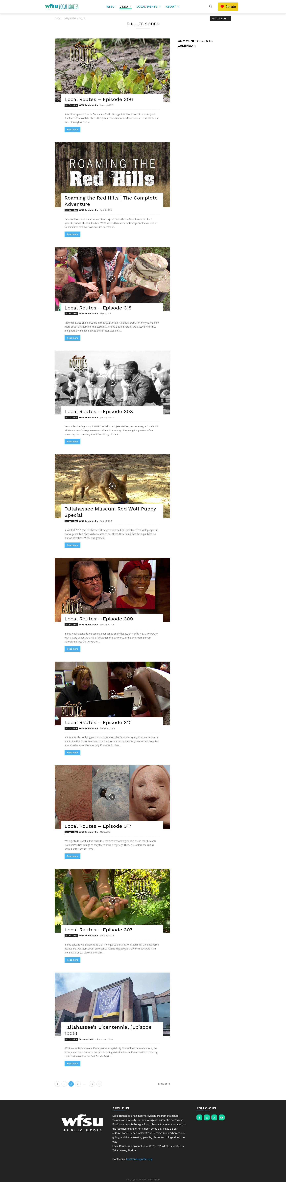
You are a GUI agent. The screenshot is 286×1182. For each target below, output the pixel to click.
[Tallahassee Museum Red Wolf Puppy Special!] (112, 486)
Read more (72, 129)
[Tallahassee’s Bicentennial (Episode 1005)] (112, 1004)
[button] (211, 7)
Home (57, 18)
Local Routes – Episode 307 (99, 930)
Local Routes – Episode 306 (99, 99)
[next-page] (99, 1084)
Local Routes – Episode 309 (99, 619)
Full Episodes (70, 18)
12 (92, 1083)
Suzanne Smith (86, 1039)
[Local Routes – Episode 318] (112, 279)
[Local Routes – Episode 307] (112, 901)
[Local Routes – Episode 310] (112, 693)
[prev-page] (57, 1084)
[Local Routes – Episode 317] (112, 797)
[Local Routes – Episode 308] (112, 382)
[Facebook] (199, 1117)
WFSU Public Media (88, 105)
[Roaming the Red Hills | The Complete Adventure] (112, 174)
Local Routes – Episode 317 (98, 826)
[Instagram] (207, 1117)
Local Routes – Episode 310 (98, 722)
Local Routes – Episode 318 (98, 308)
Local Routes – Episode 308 (99, 411)
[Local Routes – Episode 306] (112, 70)
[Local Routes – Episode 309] (112, 590)
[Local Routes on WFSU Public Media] (61, 6)
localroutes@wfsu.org (139, 1159)
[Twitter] (214, 1117)
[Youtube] (222, 1117)
